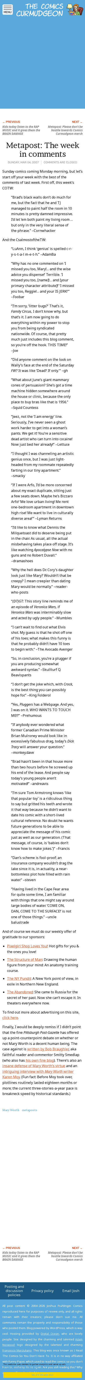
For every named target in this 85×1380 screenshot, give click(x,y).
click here (10, 1017)
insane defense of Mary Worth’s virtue (33, 1065)
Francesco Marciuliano (17, 1350)
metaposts (29, 1110)
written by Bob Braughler (48, 1049)
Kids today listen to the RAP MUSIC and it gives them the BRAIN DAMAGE (21, 130)
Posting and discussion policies (14, 1290)
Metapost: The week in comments (42, 149)
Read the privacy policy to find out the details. (39, 1366)
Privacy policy (42, 1290)
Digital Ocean (50, 1334)
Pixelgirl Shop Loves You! (27, 946)
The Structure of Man (24, 959)
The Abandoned (20, 992)
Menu (8, 12)
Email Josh (70, 1290)
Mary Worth (10, 1110)
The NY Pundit (19, 978)
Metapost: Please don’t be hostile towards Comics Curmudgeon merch (65, 130)
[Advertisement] (42, 63)
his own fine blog (40, 1060)
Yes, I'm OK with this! (42, 1374)
